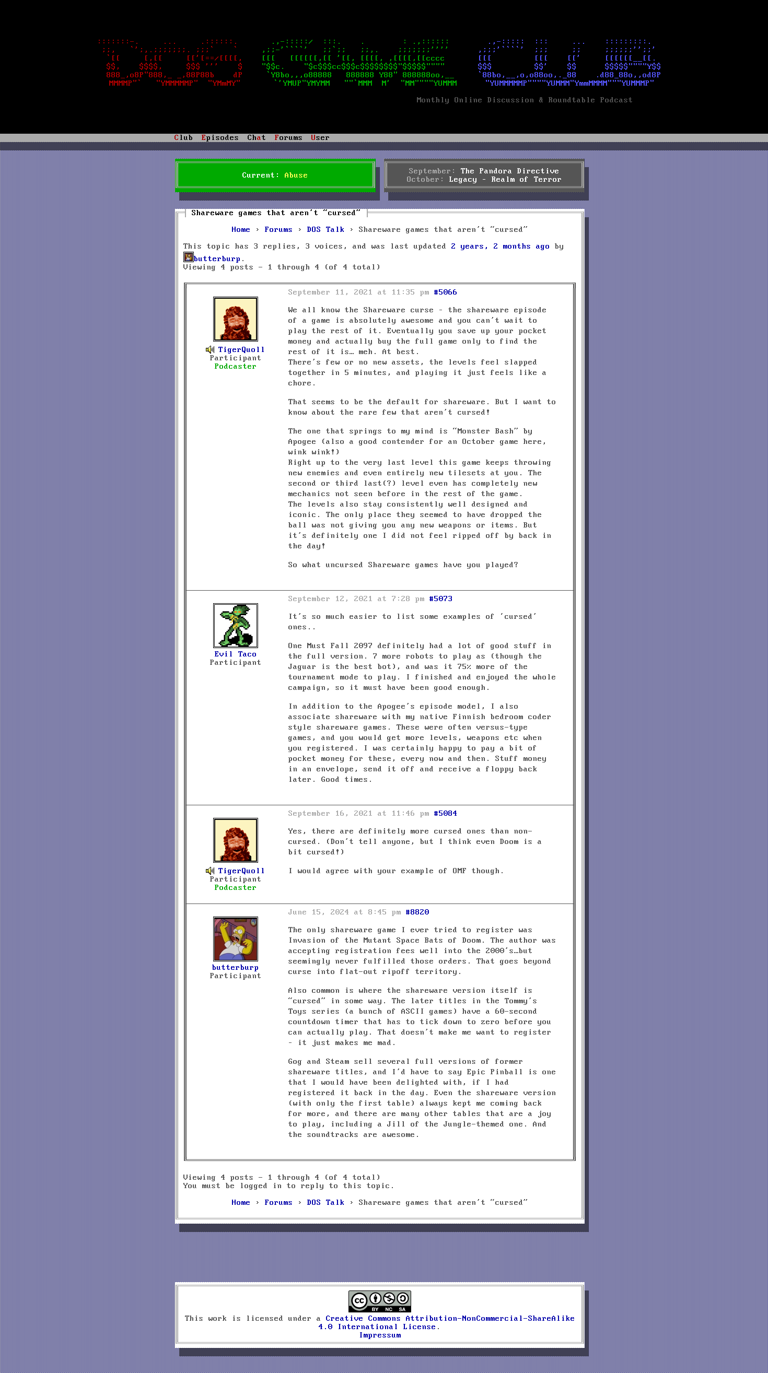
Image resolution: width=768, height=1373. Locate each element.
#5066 (446, 292)
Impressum (380, 1335)
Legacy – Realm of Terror (505, 179)
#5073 (441, 599)
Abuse (296, 175)
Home (241, 230)
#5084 (446, 813)
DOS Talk (326, 230)
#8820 (417, 912)
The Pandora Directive (510, 171)
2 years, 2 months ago (500, 246)
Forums (279, 230)
